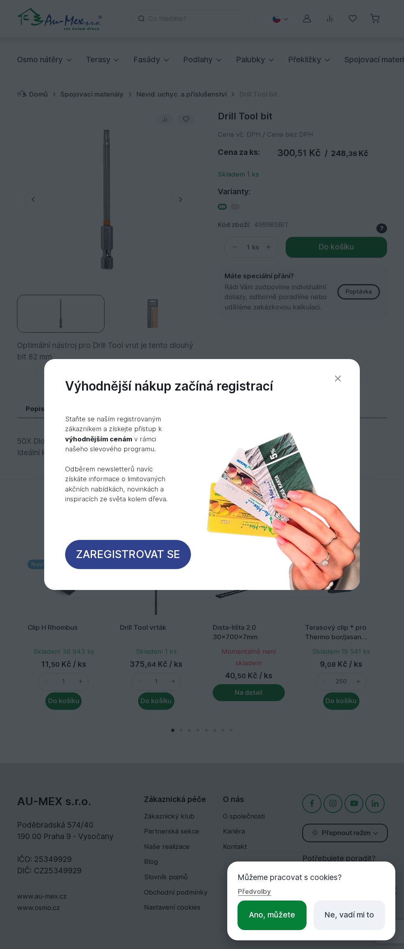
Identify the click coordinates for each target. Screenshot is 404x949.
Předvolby (254, 891)
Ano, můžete (272, 914)
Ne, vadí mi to (349, 914)
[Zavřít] (338, 378)
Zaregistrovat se (128, 554)
